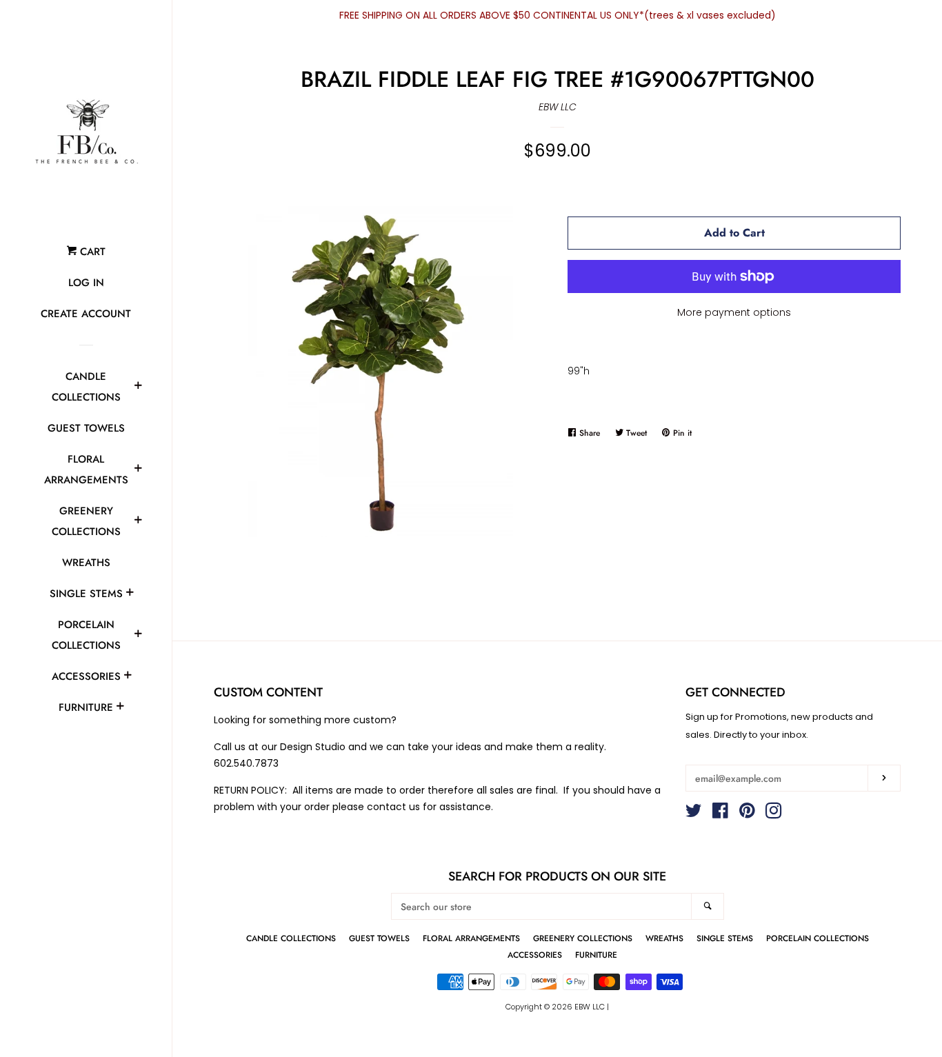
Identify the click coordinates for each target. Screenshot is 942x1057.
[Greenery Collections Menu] (138, 522)
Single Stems (86, 593)
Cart (91, 251)
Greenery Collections (86, 521)
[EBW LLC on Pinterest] (747, 814)
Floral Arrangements (86, 469)
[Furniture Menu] (120, 708)
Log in (86, 282)
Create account (86, 313)
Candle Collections (86, 387)
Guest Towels (86, 428)
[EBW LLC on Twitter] (693, 814)
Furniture (86, 707)
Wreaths (86, 562)
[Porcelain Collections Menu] (138, 635)
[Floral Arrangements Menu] (138, 470)
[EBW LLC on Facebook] (720, 814)
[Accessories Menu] (127, 677)
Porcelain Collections (86, 635)
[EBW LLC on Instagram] (773, 814)
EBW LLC (558, 107)
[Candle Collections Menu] (138, 387)
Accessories (86, 676)
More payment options (734, 312)
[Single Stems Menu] (130, 594)
